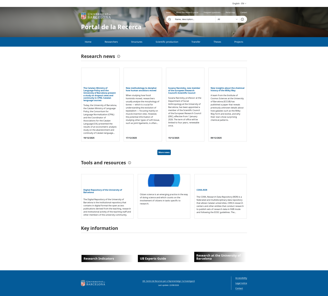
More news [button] (164, 152)
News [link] (168, 12)
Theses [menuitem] (217, 41)
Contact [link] (243, 12)
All (219, 19)
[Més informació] (242, 19)
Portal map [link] (230, 12)
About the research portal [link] (187, 12)
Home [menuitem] (88, 41)
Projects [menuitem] (238, 41)
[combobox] (194, 19)
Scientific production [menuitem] (167, 41)
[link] (96, 16)
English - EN (238, 3)
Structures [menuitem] (136, 41)
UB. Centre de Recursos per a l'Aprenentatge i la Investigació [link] (168, 281)
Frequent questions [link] (212, 12)
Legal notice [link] (241, 283)
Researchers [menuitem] (111, 41)
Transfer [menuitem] (195, 41)
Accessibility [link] (241, 278)
